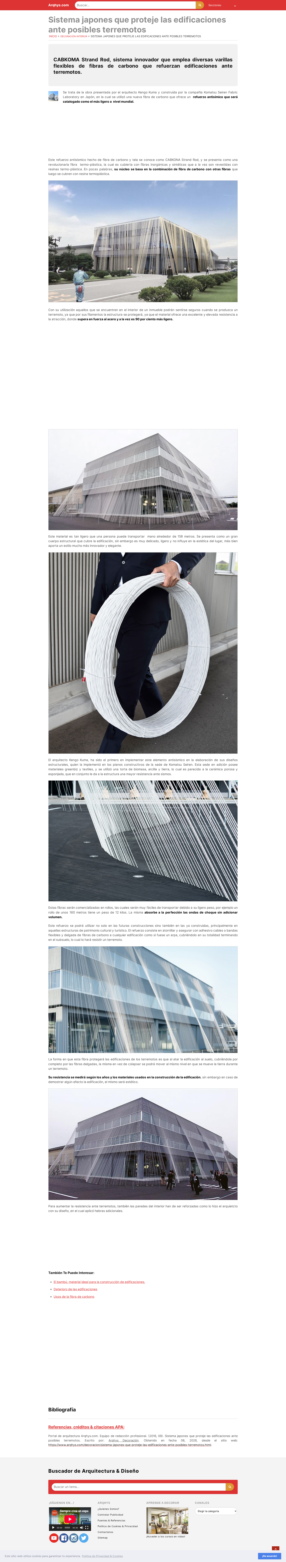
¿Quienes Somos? (108, 1508)
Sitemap (103, 1537)
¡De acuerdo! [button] (269, 1556)
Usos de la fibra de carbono (74, 1297)
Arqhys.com (58, 5)
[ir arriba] (275, 1550)
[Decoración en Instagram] (74, 1538)
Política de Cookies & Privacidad (118, 1526)
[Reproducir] (53, 1527)
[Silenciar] (81, 1527)
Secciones (214, 5)
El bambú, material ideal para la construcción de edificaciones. (99, 1282)
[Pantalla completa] (86, 1527)
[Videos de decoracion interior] (54, 1538)
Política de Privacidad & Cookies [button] (102, 1556)
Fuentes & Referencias (111, 1520)
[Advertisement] (143, 131)
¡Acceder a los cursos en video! (165, 1536)
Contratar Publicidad (110, 1514)
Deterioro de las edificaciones (75, 1289)
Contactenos (105, 1532)
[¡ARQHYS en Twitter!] (84, 1538)
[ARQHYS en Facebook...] (64, 1538)
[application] (70, 1519)
